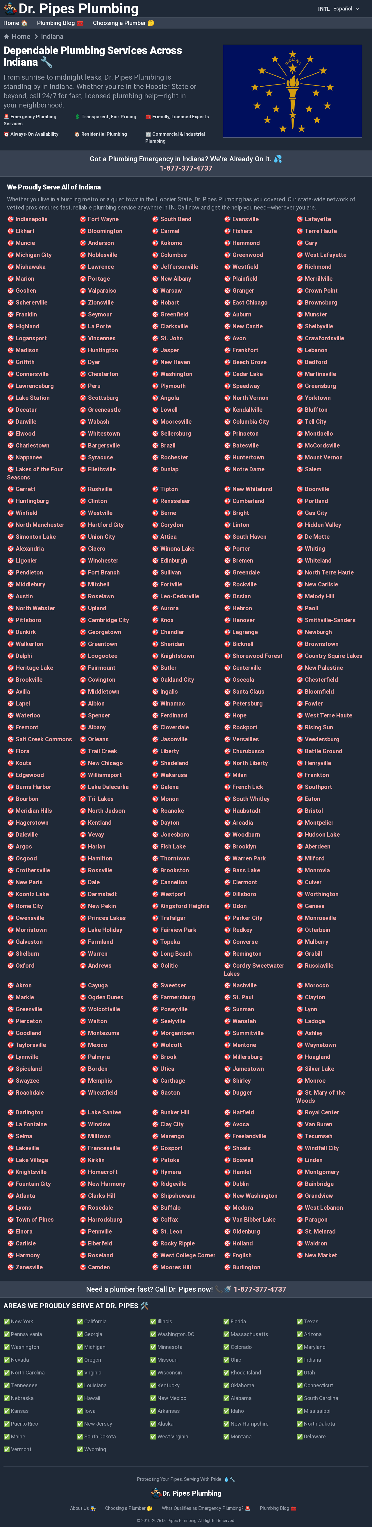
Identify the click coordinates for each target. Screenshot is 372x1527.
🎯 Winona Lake (173, 548)
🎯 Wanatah (240, 1021)
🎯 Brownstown (317, 643)
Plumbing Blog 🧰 (60, 22)
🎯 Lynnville (22, 1056)
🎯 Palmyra (94, 1056)
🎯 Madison (23, 350)
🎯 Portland (312, 500)
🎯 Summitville (244, 1033)
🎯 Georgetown (100, 632)
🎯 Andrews (95, 965)
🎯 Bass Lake (242, 870)
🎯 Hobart (165, 302)
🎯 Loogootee (98, 655)
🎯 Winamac (168, 703)
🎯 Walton (93, 1021)
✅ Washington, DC (172, 1334)
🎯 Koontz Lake (28, 894)
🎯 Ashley (309, 1033)
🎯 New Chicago (101, 763)
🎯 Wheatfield (98, 1092)
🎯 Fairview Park (174, 929)
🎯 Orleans (94, 739)
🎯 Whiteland (314, 560)
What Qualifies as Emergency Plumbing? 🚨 (206, 1508)
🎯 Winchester (99, 560)
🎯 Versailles (241, 739)
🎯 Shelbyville (314, 326)
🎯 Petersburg (243, 703)
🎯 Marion (20, 278)
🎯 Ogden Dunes (101, 997)
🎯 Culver (309, 882)
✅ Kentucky (165, 1385)
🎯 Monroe (311, 1080)
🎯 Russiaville (314, 965)
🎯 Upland (92, 608)
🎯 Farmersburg (173, 997)
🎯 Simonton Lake (31, 536)
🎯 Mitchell (94, 584)
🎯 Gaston (166, 1092)
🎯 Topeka (166, 941)
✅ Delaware (311, 1436)
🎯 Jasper (165, 350)
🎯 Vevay (91, 834)
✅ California (92, 1321)
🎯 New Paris (25, 882)
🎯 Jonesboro (170, 834)
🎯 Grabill (309, 953)
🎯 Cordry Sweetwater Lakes (254, 969)
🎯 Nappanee (24, 457)
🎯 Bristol (309, 810)
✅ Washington (21, 1347)
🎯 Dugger (238, 1092)
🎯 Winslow (94, 1124)
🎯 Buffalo (166, 1207)
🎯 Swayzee (23, 1080)
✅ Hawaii (88, 1398)
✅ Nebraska (18, 1398)
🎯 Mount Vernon (319, 457)
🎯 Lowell (165, 409)
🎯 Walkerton (25, 643)
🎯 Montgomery (317, 1171)
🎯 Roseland (96, 1255)
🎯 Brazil (164, 445)
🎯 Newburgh (314, 632)
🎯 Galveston (25, 941)
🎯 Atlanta (21, 1195)
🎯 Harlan (92, 846)
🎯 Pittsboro (24, 620)
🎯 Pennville (95, 1231)
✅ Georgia (89, 1334)
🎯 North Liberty (246, 763)
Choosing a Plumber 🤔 (124, 22)
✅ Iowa (86, 1411)
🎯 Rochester (170, 457)
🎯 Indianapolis (27, 219)
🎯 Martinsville (316, 373)
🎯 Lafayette (313, 219)
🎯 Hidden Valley (318, 524)
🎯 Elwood (21, 433)
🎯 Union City (97, 536)
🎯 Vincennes (97, 338)
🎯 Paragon (312, 1219)
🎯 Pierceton (24, 1021)
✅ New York (18, 1321)
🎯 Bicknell (238, 643)
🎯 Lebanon (312, 350)
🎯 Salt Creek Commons (39, 739)
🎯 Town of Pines (30, 1219)
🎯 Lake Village (27, 1160)
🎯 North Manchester (36, 524)
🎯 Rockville (240, 584)
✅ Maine (14, 1436)
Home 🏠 (15, 22)
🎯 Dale (89, 882)
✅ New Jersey (94, 1424)
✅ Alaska (162, 1424)
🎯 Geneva (310, 906)
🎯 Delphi (19, 655)
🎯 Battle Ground (319, 751)
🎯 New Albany (171, 278)
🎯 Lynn (306, 1009)
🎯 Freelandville (245, 1136)
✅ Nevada (16, 1360)
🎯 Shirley (237, 1080)
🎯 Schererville (27, 302)
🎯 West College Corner (184, 1255)
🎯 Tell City (311, 421)
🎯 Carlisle (21, 1243)
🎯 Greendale (242, 572)
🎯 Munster (311, 314)
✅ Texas (307, 1321)
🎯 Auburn (237, 314)
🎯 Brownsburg (316, 302)
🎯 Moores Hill (171, 1267)
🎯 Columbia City (246, 421)
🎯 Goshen (21, 290)
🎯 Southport (314, 786)
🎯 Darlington (25, 1112)
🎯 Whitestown (99, 433)
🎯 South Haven (245, 536)
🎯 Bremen (238, 560)
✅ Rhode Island (242, 1373)
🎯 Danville (21, 421)
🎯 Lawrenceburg (30, 385)
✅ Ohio (232, 1360)
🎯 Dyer (89, 362)
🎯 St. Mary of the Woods (320, 1096)
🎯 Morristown (27, 929)
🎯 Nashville (240, 985)
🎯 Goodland (24, 1033)
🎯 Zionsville (96, 302)
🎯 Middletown (99, 691)
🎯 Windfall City (317, 1148)
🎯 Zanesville (25, 1267)
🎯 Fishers (238, 231)
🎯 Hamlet (238, 1171)
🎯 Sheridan (168, 643)
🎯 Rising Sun (314, 727)
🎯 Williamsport (100, 774)
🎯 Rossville (95, 870)
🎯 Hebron (238, 608)
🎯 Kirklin (92, 1160)
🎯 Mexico (93, 1044)
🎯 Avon (235, 338)
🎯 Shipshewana (174, 1195)
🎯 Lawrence (96, 266)
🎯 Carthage (168, 1080)
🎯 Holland (238, 1243)
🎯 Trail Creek (98, 751)
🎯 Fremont (22, 727)
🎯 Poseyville (169, 1009)
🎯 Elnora (20, 1231)
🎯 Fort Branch (99, 572)
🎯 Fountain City (29, 1183)
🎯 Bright (236, 512)
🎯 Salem (308, 469)
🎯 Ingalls (165, 691)
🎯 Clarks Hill (97, 1195)
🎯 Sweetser (169, 985)
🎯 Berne (164, 512)
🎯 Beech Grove (245, 362)
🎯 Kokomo (167, 242)
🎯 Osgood (22, 858)
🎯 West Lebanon (319, 1207)
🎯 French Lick (243, 786)
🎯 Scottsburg (99, 397)
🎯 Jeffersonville (175, 266)
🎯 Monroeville (316, 917)
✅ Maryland (311, 1347)
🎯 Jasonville (169, 739)
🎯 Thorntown (171, 858)
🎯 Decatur (22, 409)
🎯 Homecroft (98, 1171)
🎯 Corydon (167, 524)
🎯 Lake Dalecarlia (104, 786)
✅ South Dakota (96, 1436)
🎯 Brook (164, 1056)
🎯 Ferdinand (169, 715)
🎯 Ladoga (310, 1021)
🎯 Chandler (168, 632)
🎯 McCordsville (318, 445)
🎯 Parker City (243, 917)
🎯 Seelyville (168, 1021)
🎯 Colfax (165, 1219)
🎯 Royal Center (317, 1112)
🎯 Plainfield (240, 278)
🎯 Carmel (165, 231)
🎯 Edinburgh (169, 560)
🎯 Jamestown (244, 1068)
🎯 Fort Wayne (99, 219)
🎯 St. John (167, 338)
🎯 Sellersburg (171, 433)
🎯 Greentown (98, 643)
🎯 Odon (235, 906)
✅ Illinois (161, 1321)
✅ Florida (234, 1321)
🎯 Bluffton (312, 409)
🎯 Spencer (94, 715)
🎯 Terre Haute (316, 231)
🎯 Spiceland (24, 1068)
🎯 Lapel (18, 703)
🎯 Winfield (22, 512)
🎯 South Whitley (247, 798)
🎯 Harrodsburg (100, 1219)
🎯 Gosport (167, 1148)
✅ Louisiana (92, 1385)
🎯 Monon (165, 798)
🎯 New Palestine (319, 667)
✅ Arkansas (165, 1411)
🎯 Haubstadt (242, 810)
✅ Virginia (89, 1373)
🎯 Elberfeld (95, 1243)
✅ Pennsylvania (22, 1334)
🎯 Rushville (95, 489)
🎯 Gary (306, 242)
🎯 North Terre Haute (325, 572)
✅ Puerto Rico (20, 1424)
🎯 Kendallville (243, 409)
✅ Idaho (233, 1411)
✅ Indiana (308, 1360)
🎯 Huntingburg (28, 500)
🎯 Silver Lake (315, 1068)
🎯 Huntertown (244, 457)
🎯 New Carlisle (317, 584)
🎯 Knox (163, 620)
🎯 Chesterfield (317, 679)
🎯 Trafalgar (169, 917)
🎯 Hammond (242, 242)
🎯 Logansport (27, 338)
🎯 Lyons (19, 1207)
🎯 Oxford (21, 965)
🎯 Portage (94, 278)
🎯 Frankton (312, 774)
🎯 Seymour (95, 314)
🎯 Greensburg (316, 385)
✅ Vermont (17, 1449)
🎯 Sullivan (166, 572)
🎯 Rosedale (96, 1207)
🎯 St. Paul (238, 997)
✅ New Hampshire (246, 1424)
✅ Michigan (91, 1347)
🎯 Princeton (241, 433)
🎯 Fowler (309, 703)
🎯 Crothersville (28, 870)
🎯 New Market (316, 1255)
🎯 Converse (241, 941)
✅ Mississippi (313, 1411)
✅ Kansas (16, 1411)
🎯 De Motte (313, 536)
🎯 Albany (92, 727)
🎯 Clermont (240, 882)
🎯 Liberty (165, 751)
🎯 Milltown (95, 1136)
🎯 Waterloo (23, 715)
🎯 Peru (90, 385)
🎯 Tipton (165, 489)
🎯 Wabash (94, 421)
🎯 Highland (23, 326)
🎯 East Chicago (246, 302)
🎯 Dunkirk (21, 632)
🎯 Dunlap (165, 469)
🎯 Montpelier (315, 822)
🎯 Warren (93, 953)
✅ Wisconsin (166, 1373)
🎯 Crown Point (317, 290)
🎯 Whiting (310, 548)
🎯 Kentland (95, 822)
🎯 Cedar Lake (243, 373)
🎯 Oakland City (173, 679)
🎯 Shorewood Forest (253, 655)
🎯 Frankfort (241, 350)
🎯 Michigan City (29, 254)
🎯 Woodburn (242, 834)
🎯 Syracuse (96, 457)
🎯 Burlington (242, 1267)
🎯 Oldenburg (242, 1231)
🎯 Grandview (314, 1195)
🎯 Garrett (21, 489)
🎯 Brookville (24, 679)
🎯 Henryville (313, 763)
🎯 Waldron (311, 1243)
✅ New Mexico (168, 1398)
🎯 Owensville (25, 917)
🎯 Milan (235, 774)
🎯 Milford (310, 858)
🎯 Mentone (240, 1044)
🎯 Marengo (168, 1136)
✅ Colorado (237, 1347)
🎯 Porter (237, 548)
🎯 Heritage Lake (30, 667)
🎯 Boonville (312, 489)
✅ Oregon (89, 1360)
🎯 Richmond (314, 266)
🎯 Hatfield (239, 1112)
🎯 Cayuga (93, 985)
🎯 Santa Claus (244, 691)
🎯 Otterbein (313, 929)
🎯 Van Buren (314, 1124)
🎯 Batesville (241, 445)
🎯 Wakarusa (169, 774)
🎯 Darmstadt (98, 894)
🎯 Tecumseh (314, 1136)
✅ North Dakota (315, 1424)
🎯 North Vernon (246, 397)
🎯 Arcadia (238, 822)
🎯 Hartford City (101, 524)
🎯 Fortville (167, 584)
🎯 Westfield (241, 266)
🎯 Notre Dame (244, 469)
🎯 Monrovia (313, 870)
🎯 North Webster (31, 608)
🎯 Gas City (311, 512)
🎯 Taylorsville (26, 1044)
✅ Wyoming (91, 1449)
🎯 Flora (18, 751)
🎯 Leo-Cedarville (175, 596)
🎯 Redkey (238, 929)
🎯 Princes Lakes (102, 917)
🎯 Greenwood (243, 254)
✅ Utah (305, 1373)
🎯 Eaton (308, 798)
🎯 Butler (164, 667)
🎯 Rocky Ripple (173, 1243)
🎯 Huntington (98, 350)
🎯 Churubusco (244, 751)
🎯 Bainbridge (315, 1183)
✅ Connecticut (314, 1385)
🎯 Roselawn (96, 596)
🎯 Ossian (237, 596)
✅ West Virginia (169, 1436)
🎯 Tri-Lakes (96, 798)
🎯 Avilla (18, 691)
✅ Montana (237, 1436)
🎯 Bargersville (99, 445)
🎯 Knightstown (173, 655)
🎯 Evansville (241, 219)
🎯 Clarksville (170, 326)
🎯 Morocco (312, 985)
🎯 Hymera (166, 1171)
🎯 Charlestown (28, 445)
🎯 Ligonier (22, 560)
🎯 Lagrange (241, 632)
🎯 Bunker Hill (170, 1112)
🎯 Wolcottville (99, 1009)
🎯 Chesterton (98, 373)
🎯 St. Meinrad (316, 1231)
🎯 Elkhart (21, 231)
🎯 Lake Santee (100, 1112)
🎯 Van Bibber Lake (250, 1219)
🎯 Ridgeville (169, 1183)
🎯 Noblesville (98, 254)
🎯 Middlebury (26, 584)
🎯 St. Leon (167, 1231)
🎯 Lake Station (28, 397)
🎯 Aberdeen (313, 846)
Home (21, 37)
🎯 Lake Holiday (100, 929)
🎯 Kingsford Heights (181, 906)
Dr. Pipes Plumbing (179, 1520)
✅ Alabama (237, 1398)
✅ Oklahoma (238, 1385)
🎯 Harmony (23, 1255)
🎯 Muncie (21, 242)
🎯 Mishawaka (26, 266)
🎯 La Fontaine (27, 1124)
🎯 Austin (20, 596)
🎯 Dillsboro (240, 894)
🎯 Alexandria (25, 548)
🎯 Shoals (237, 1148)
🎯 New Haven (171, 362)
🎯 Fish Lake (169, 846)
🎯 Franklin (22, 314)
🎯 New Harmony (102, 1183)
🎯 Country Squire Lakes (329, 655)
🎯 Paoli (307, 608)
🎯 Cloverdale (170, 727)
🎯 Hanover (239, 620)
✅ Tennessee (20, 1385)
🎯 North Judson (102, 810)
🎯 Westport (169, 894)
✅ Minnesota (166, 1347)
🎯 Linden (309, 1160)
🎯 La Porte (95, 326)
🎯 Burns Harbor (29, 786)
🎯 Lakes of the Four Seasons (35, 473)
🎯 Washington (172, 373)
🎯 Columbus (169, 254)
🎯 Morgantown (173, 1033)
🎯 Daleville (22, 834)
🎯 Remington (243, 953)
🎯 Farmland (96, 941)
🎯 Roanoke (168, 810)
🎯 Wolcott (167, 1044)
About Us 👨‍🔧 (83, 1508)
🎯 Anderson (96, 242)
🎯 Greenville (24, 1009)
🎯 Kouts (19, 763)
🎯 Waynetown (316, 1044)
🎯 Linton (236, 524)
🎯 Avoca (236, 1124)
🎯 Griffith (21, 362)
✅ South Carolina (317, 1398)
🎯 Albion (92, 703)
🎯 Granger (239, 290)
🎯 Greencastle (100, 409)
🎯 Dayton (165, 822)
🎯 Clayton (310, 997)
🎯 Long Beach (172, 953)
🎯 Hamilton (95, 858)
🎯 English (238, 1255)
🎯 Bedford (311, 362)
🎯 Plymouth (169, 385)
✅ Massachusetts (245, 1334)
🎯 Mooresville (172, 421)
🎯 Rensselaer (171, 500)
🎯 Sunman (239, 1009)
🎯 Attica (164, 536)
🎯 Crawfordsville (320, 338)
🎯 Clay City (168, 1124)
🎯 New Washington (251, 1195)
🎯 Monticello (314, 433)
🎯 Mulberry (312, 941)
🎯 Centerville (242, 667)
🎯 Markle (20, 997)
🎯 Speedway (242, 385)
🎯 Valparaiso (98, 290)
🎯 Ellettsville (97, 469)
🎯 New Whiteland (248, 489)
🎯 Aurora (165, 608)
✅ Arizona (309, 1334)
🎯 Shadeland (170, 763)
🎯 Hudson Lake (318, 834)
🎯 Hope (235, 715)
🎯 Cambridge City (104, 620)
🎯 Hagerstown (28, 822)
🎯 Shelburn (23, 953)
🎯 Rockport (240, 727)
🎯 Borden (93, 1068)
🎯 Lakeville (23, 1148)
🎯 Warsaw (167, 290)
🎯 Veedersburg (317, 739)
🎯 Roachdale (25, 1092)
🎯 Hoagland (313, 1056)
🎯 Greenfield (170, 314)
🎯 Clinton (93, 500)
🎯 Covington (97, 679)
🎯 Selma (19, 1136)
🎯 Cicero (92, 548)
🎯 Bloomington (100, 231)
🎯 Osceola (239, 679)
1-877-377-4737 (186, 168)
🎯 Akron (19, 985)
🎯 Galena (165, 786)
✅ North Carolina (24, 1373)
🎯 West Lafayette (321, 254)
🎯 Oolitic (165, 965)
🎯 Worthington (317, 894)
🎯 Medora (238, 1207)
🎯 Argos (19, 846)
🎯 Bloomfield (315, 691)
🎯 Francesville (99, 1148)
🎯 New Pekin (97, 906)
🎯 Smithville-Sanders (326, 620)
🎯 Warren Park (245, 858)
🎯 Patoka (166, 1160)
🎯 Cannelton (169, 882)
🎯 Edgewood (25, 774)
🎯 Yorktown (313, 397)
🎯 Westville (95, 512)
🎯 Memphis (95, 1080)
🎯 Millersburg (243, 1056)
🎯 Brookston (170, 870)
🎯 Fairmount (97, 667)
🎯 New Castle (243, 326)
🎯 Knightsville (26, 1171)
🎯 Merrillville (314, 278)
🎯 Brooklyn (240, 846)
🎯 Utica (163, 1068)
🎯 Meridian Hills (29, 810)
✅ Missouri (164, 1360)
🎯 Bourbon (22, 798)
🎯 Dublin (236, 1183)
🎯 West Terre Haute (324, 715)
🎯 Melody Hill (315, 596)
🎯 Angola (165, 397)
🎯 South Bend (172, 219)
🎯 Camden (94, 1267)
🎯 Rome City (25, 906)
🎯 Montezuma (99, 1033)
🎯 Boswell (238, 1160)
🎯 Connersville (28, 373)
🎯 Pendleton (25, 572)
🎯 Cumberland (244, 500)
